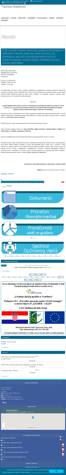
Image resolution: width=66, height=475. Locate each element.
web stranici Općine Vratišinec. (16, 117)
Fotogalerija (42, 18)
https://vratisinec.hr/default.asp (36, 152)
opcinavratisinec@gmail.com (17, 2)
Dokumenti (32, 18)
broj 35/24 (30, 115)
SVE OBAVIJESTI (5, 347)
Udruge (51, 18)
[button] (40, 472)
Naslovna (5, 18)
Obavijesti (22, 18)
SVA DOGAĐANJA (6, 271)
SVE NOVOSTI (5, 376)
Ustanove (59, 18)
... (44, 267)
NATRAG (3, 186)
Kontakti (4, 20)
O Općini (13, 18)
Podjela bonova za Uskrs (8, 342)
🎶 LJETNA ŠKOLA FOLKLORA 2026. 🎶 (36, 265)
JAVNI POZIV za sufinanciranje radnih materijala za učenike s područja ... (22, 365)
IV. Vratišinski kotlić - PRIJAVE (9, 370)
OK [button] (56, 471)
